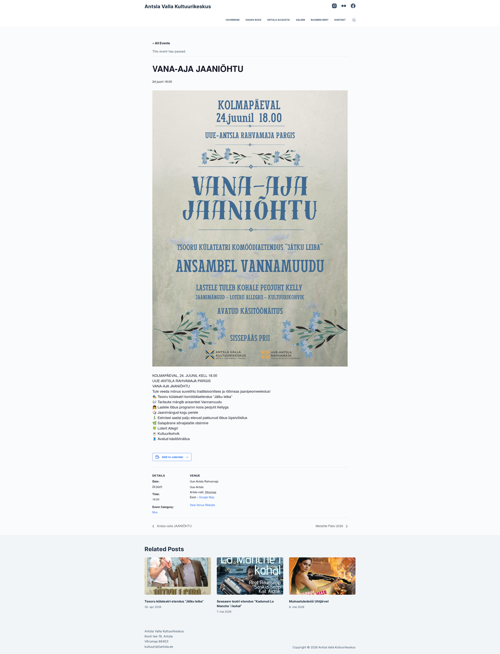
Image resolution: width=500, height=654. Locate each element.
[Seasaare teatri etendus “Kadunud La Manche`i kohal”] (250, 576)
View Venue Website (202, 505)
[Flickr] (343, 6)
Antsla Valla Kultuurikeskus (178, 6)
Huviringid (233, 19)
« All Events (161, 43)
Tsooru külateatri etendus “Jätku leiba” (174, 601)
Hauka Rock (253, 19)
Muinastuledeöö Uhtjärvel (309, 601)
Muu (155, 512)
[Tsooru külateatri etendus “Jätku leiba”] (178, 576)
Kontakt (340, 19)
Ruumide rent (320, 19)
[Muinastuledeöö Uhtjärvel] (322, 576)
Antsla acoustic (278, 19)
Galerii (300, 19)
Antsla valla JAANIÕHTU (174, 526)
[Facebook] (353, 6)
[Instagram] (334, 6)
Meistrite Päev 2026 (330, 526)
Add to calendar (172, 457)
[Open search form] (354, 20)
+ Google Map (205, 497)
